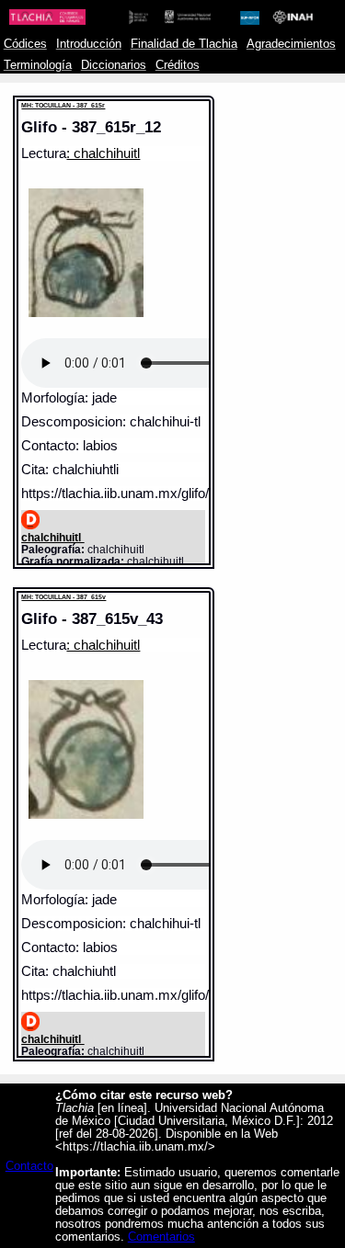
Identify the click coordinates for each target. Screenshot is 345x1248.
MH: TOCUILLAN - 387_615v (63, 597)
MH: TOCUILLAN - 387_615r (63, 105)
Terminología (38, 65)
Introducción (88, 44)
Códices (25, 44)
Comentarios (161, 1237)
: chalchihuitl (103, 153)
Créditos (177, 65)
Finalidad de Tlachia (184, 44)
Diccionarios (113, 65)
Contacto (29, 1166)
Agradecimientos (291, 44)
